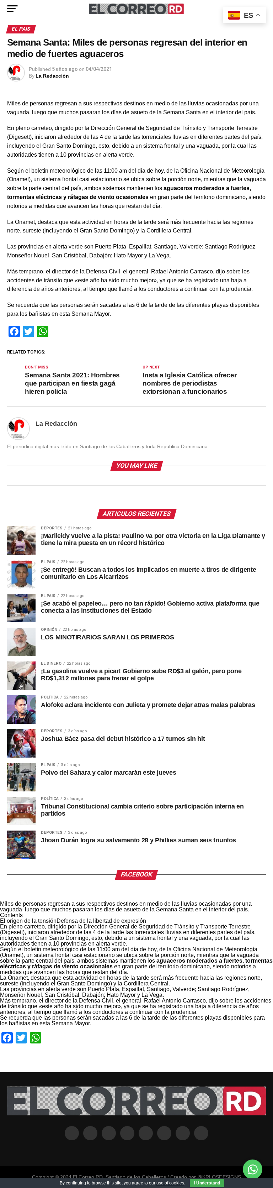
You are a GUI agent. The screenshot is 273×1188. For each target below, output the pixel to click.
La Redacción (52, 76)
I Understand (207, 1183)
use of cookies (170, 1183)
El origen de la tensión (28, 921)
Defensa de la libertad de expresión (101, 921)
